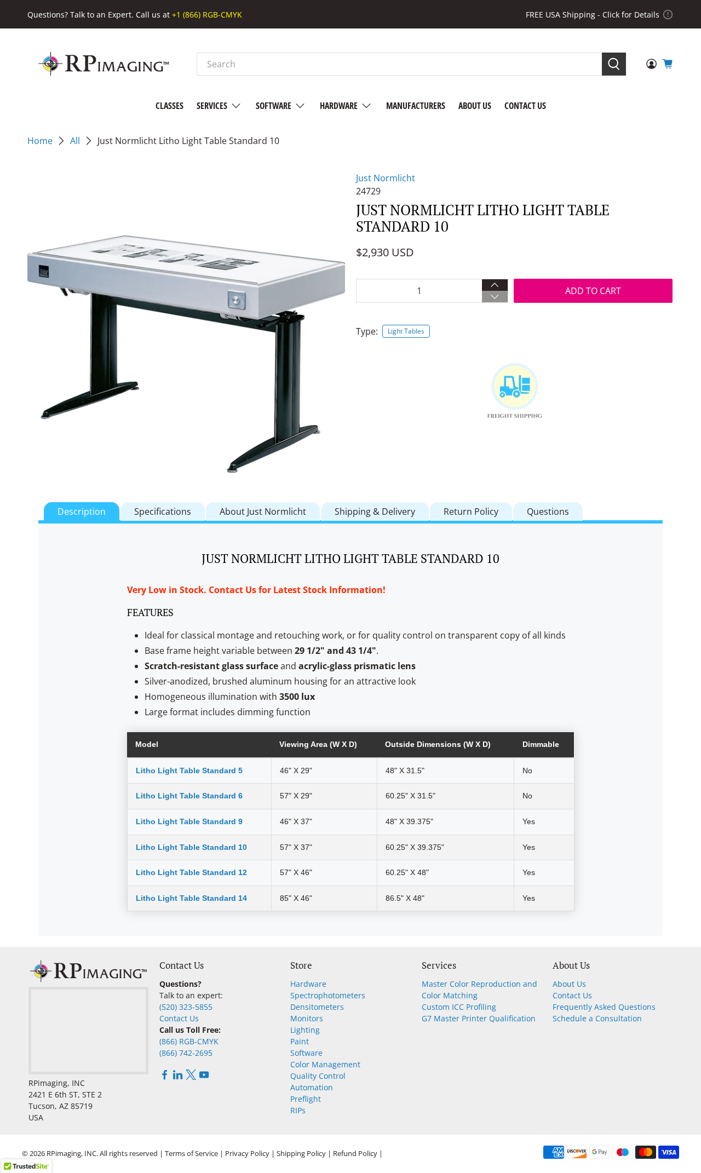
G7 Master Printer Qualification (479, 1018)
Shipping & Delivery (375, 511)
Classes (169, 106)
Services (212, 106)
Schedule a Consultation (597, 1018)
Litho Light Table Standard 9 (189, 821)
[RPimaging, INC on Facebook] (164, 1077)
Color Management (325, 1064)
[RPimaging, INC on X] (191, 1077)
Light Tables (406, 331)
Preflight (305, 1099)
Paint (299, 1041)
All (75, 140)
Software (273, 106)
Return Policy (471, 511)
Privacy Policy (247, 1153)
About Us (474, 106)
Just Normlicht (385, 178)
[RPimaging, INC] (103, 64)
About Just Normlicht (263, 511)
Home (40, 140)
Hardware (339, 106)
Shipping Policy (301, 1153)
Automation (311, 1087)
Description (82, 511)
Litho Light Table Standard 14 (191, 898)
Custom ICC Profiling (459, 1007)
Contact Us (525, 106)
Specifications (162, 511)
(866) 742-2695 (185, 1053)
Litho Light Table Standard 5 (189, 770)
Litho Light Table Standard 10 (191, 847)
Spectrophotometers (327, 995)
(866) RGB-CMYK (189, 1041)
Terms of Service (191, 1153)
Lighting (305, 1030)
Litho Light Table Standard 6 (189, 795)
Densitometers (317, 1007)
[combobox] (399, 64)
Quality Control (318, 1076)
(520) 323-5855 (185, 1007)
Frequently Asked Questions (604, 1007)
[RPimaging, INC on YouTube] (204, 1077)
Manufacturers (415, 106)
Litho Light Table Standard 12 (191, 872)
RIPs (298, 1110)
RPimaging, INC (71, 1153)
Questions (548, 511)
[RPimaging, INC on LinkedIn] (178, 1077)
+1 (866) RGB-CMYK (207, 14)
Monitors (306, 1018)
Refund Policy (355, 1153)
